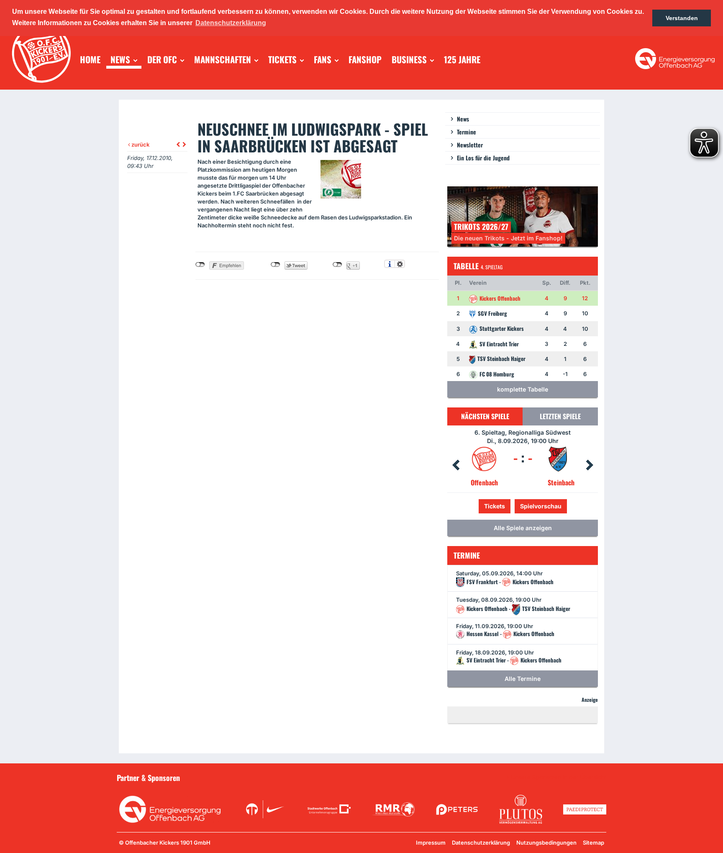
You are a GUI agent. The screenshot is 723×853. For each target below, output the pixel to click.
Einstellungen (400, 264)
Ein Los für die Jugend (483, 157)
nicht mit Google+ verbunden (337, 264)
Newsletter (470, 144)
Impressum (431, 842)
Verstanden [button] (682, 18)
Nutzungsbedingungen (546, 842)
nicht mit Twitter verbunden (275, 264)
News (463, 118)
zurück (139, 144)
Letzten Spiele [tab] (560, 416)
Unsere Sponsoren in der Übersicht (558, 777)
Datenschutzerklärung (481, 842)
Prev (455, 465)
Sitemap (593, 842)
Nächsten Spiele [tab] (485, 416)
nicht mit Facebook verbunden (200, 264)
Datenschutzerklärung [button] (230, 22)
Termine (466, 131)
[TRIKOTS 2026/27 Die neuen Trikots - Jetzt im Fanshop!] (522, 215)
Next (589, 465)
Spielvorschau (523, 506)
